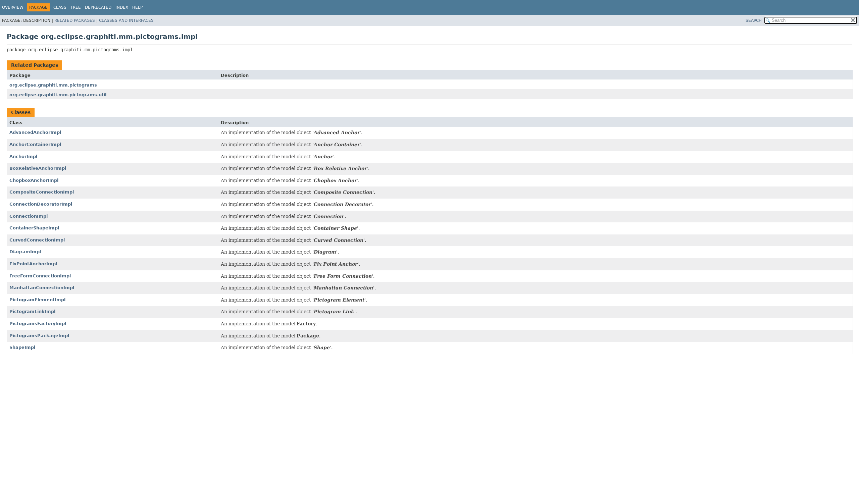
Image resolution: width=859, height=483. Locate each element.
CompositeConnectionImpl (41, 192)
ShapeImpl (22, 347)
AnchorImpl (23, 156)
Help (137, 7)
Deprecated (98, 7)
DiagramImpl (25, 251)
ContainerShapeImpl (34, 227)
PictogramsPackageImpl (39, 335)
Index (121, 7)
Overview (12, 7)
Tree (75, 7)
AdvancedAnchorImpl (35, 132)
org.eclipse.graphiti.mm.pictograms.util (57, 94)
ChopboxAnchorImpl (33, 180)
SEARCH (754, 20)
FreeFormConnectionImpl (40, 275)
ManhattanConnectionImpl (41, 287)
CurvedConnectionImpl (37, 240)
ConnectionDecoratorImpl (40, 204)
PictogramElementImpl (37, 299)
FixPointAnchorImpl (33, 263)
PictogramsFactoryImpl (37, 323)
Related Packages (74, 20)
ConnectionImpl (28, 216)
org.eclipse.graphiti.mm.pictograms (53, 85)
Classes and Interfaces (126, 20)
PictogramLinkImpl (32, 311)
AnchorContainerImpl (35, 144)
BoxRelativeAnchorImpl (37, 168)
